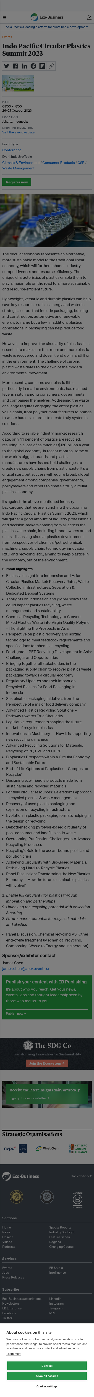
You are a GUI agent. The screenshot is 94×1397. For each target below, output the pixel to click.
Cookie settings (47, 1386)
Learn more (13, 1354)
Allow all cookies (47, 1376)
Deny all (47, 1365)
